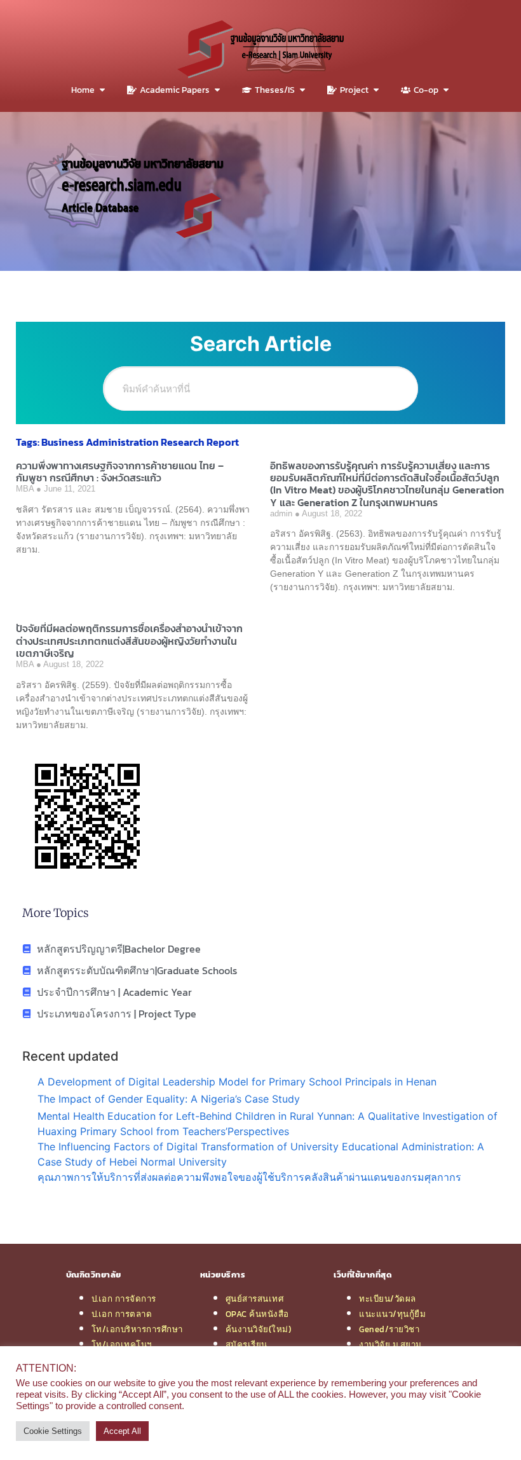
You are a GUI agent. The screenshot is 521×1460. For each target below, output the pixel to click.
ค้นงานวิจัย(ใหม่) (259, 1329)
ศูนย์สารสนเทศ (255, 1298)
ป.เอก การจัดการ (123, 1298)
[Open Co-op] (446, 90)
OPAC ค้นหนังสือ (257, 1313)
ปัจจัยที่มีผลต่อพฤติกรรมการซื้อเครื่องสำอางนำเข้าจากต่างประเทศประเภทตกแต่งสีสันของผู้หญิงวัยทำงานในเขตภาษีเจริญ (129, 640)
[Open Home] (102, 90)
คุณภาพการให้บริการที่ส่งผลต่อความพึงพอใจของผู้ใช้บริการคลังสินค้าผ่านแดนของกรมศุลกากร (249, 1177)
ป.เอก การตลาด (121, 1313)
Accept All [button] (122, 1431)
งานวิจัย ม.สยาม (390, 1344)
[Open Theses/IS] (302, 90)
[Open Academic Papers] (217, 90)
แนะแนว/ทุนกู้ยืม (392, 1313)
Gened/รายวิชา (389, 1329)
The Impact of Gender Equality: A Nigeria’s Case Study (168, 1098)
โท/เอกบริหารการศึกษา (137, 1329)
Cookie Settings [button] (53, 1431)
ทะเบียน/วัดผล (387, 1298)
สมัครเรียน (246, 1344)
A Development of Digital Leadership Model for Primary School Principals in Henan (236, 1081)
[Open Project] (376, 90)
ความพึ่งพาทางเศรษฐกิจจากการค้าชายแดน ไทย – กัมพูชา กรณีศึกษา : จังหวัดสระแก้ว (120, 471)
